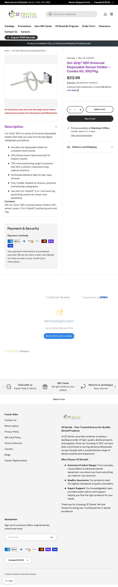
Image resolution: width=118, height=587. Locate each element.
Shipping (71, 82)
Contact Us (11, 31)
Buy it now (90, 118)
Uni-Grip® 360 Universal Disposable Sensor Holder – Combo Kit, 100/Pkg (29, 51)
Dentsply (71, 58)
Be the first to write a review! (59, 336)
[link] (17, 351)
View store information (81, 135)
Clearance (104, 26)
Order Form (88, 26)
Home (7, 51)
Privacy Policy (12, 431)
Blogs (7, 454)
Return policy (12, 425)
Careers (25, 31)
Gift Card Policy (13, 437)
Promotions (24, 26)
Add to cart (99, 109)
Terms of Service (13, 443)
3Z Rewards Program (67, 26)
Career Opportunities (16, 460)
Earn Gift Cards (43, 26)
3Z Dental (15, 574)
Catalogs (10, 26)
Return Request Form (79, 2)
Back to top (59, 399)
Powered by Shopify (28, 574)
